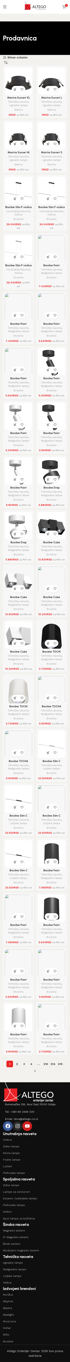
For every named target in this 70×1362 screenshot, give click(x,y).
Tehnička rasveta (18, 101)
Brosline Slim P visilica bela (18, 267)
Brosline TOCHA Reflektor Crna (51, 708)
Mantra (18, 109)
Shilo (6, 1334)
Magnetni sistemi (14, 1230)
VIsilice (7, 1139)
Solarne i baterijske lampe (20, 1198)
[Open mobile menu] (5, 7)
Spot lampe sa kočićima (19, 1218)
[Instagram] (17, 1126)
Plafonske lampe (14, 1172)
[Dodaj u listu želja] (21, 89)
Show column (17, 57)
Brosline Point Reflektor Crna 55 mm (51, 1036)
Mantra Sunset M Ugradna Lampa (19, 154)
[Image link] (28, 1092)
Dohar (7, 1327)
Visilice (18, 214)
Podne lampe (11, 1159)
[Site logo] (35, 6)
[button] (15, 89)
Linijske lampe (51, 768)
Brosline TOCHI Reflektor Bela (18, 708)
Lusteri (7, 1166)
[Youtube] (27, 1126)
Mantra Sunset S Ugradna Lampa (51, 154)
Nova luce (9, 1321)
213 (46, 1064)
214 (53, 1064)
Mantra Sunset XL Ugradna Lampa (18, 99)
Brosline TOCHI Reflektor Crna (51, 653)
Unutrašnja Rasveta (18, 211)
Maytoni (8, 1301)
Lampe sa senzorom (16, 1191)
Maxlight (8, 1314)
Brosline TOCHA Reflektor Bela (18, 763)
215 (60, 1064)
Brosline (19, 219)
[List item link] (35, 1104)
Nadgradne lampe (51, 273)
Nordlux (8, 1294)
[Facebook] (8, 1126)
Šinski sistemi (11, 1243)
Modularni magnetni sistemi (21, 1250)
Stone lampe (11, 1153)
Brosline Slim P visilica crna (18, 209)
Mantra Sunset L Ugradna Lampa (51, 99)
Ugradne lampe (18, 105)
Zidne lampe (11, 1146)
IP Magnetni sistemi (15, 1237)
